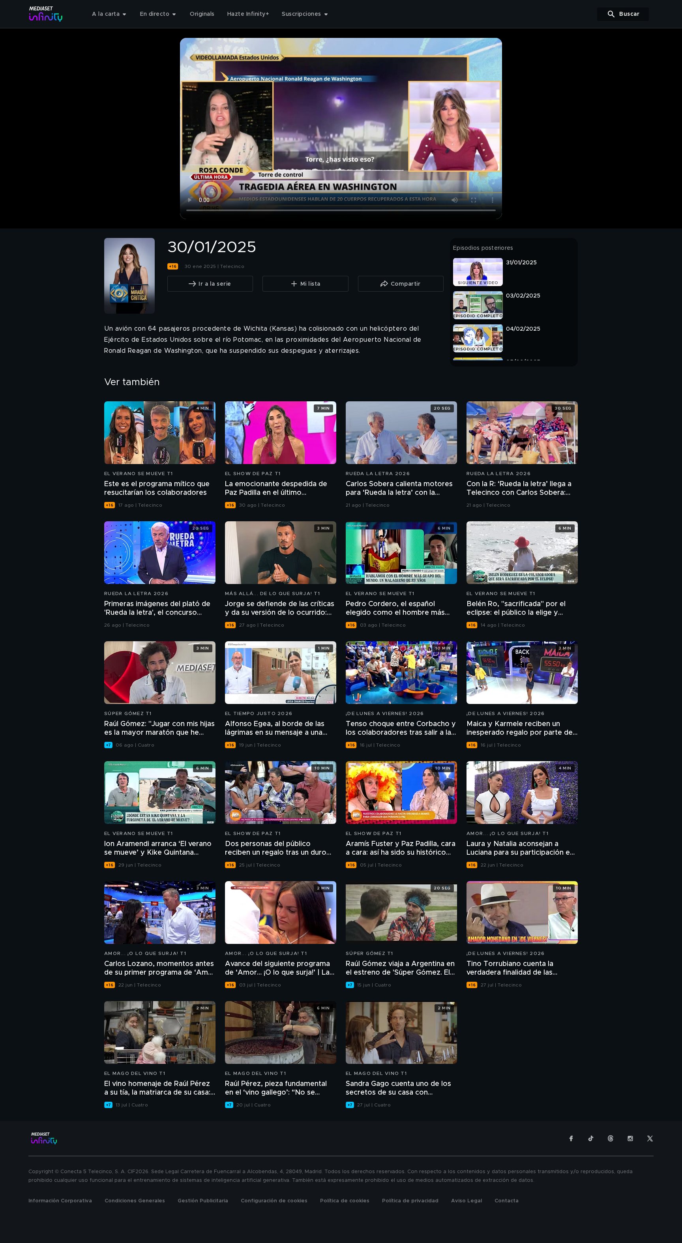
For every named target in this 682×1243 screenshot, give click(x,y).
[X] (650, 1138)
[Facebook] (571, 1138)
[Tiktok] (590, 1138)
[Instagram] (630, 1138)
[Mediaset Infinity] (46, 14)
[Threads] (610, 1138)
